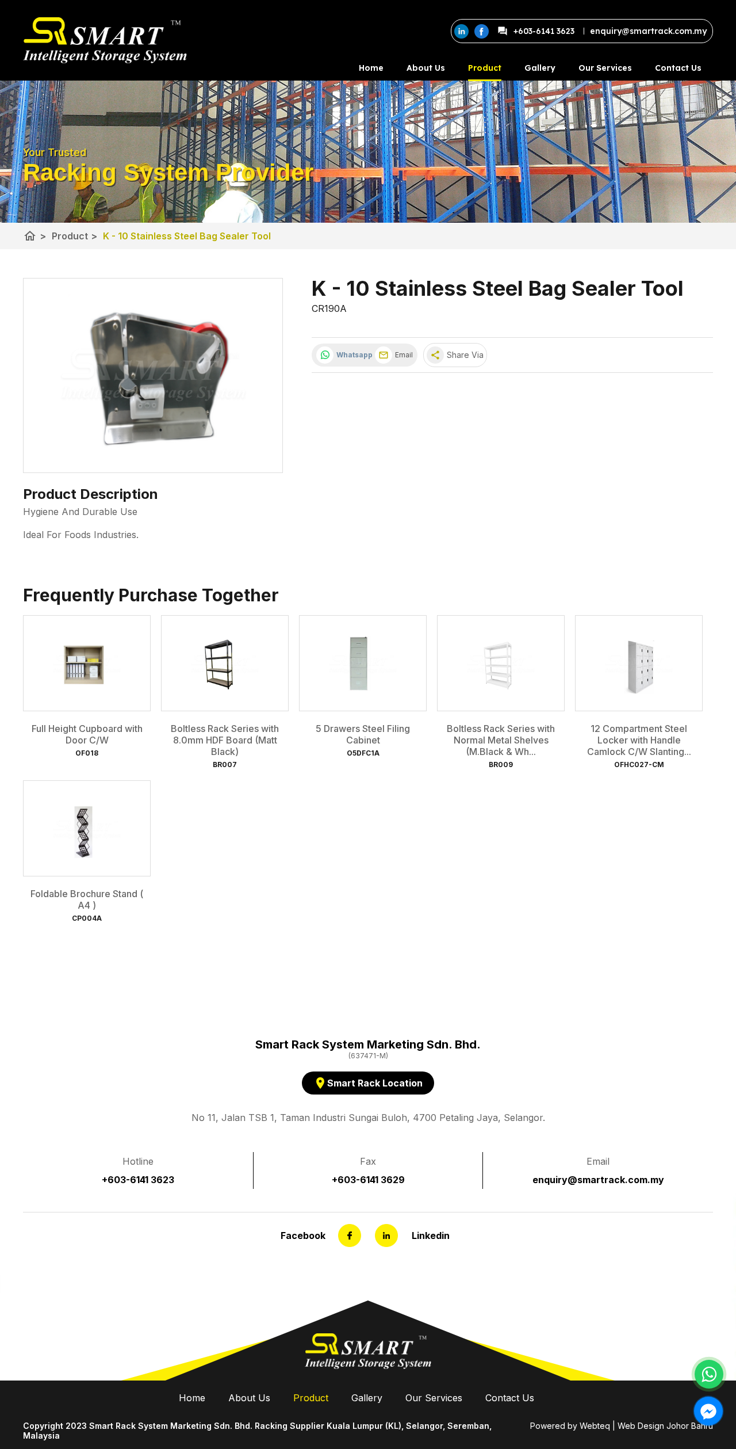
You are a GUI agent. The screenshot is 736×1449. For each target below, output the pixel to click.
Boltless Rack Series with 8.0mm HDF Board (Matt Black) (225, 740)
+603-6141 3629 (368, 1179)
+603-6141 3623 (543, 31)
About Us (426, 68)
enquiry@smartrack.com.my (598, 1179)
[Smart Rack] (105, 40)
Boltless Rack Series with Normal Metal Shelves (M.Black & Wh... (501, 740)
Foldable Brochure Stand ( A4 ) (86, 899)
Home (371, 68)
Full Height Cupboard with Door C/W (87, 734)
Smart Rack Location (368, 1083)
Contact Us (678, 68)
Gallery (539, 68)
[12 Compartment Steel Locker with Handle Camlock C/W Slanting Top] (639, 663)
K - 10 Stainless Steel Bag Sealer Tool (187, 236)
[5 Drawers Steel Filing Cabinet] (363, 663)
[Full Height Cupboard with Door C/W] (87, 663)
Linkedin (431, 1235)
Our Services (605, 68)
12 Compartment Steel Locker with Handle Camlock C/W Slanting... (639, 740)
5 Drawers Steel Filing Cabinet (363, 734)
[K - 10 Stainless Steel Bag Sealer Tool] (153, 376)
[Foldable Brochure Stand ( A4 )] (87, 828)
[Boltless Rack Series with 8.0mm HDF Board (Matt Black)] (225, 663)
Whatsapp (352, 354)
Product (484, 68)
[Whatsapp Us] (709, 1374)
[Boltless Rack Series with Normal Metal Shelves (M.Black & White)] (501, 663)
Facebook (303, 1235)
